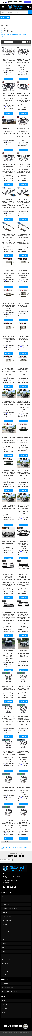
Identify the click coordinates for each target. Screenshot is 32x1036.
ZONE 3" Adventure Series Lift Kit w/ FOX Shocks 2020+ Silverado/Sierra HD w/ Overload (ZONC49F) (8, 720)
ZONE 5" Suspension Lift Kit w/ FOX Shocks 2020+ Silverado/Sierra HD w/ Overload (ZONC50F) (8, 823)
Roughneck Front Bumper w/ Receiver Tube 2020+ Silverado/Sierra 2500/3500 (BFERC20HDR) (9, 654)
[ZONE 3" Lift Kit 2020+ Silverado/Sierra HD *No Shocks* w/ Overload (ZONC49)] (9, 677)
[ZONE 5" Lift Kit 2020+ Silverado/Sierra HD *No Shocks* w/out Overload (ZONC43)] (9, 778)
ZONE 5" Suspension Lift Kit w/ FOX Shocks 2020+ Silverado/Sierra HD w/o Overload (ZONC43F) (23, 823)
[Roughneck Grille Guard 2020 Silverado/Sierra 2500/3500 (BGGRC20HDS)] (23, 643)
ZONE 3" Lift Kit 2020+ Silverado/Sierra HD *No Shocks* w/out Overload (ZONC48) (23, 687)
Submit (15, 860)
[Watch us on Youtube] (8, 887)
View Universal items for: (14, 847)
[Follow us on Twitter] (15, 887)
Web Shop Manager (18, 1034)
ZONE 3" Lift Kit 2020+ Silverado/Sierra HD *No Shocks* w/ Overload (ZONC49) (8, 687)
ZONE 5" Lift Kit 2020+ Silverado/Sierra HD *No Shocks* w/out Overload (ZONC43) (8, 788)
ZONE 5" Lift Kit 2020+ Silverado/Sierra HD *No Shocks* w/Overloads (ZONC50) (23, 789)
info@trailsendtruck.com (11, 880)
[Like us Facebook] (4, 887)
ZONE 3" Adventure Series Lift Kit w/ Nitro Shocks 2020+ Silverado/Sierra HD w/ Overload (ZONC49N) (23, 720)
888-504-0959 (9, 874)
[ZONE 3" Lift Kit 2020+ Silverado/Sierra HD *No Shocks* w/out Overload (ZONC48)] (23, 677)
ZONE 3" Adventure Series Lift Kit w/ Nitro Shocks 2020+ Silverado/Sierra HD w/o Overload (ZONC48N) (8, 755)
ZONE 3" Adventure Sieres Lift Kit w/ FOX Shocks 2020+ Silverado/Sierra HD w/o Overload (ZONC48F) (23, 755)
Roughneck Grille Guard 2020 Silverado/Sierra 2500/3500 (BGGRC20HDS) (23, 653)
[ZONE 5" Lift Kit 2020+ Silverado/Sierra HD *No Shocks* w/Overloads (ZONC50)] (23, 778)
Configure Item (8, 635)
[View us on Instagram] (11, 887)
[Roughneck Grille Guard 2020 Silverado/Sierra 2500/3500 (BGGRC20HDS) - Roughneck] (19, 638)
